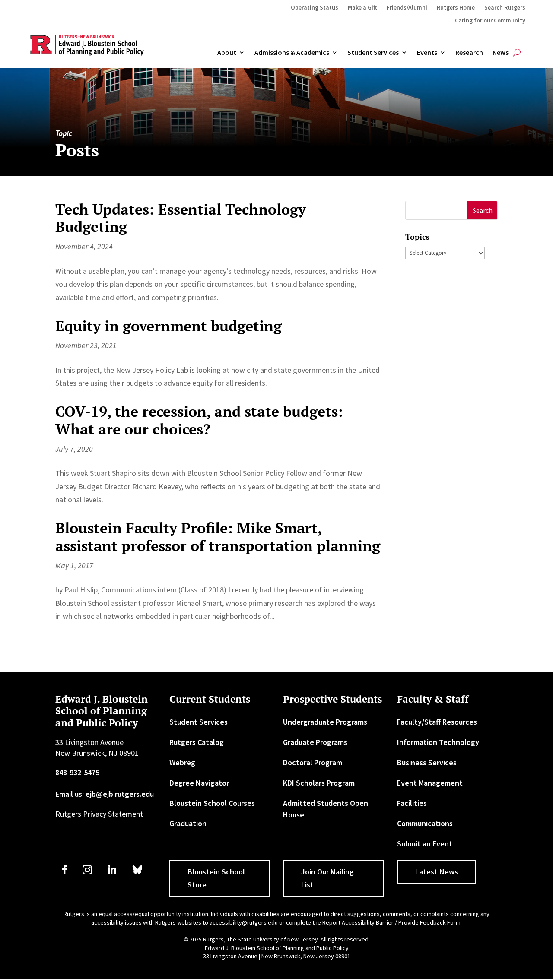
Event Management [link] (430, 783)
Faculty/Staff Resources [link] (437, 722)
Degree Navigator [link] (199, 783)
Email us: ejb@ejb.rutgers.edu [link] (104, 794)
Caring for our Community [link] (490, 20)
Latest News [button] (436, 872)
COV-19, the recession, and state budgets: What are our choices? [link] (199, 420)
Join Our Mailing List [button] (327, 878)
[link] (64, 869)
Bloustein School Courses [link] (212, 803)
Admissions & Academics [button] (291, 53)
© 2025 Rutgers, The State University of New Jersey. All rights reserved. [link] (277, 939)
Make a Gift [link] (362, 7)
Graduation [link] (188, 823)
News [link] (501, 53)
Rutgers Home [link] (456, 7)
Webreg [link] (182, 762)
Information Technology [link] (438, 742)
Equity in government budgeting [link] (168, 326)
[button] (482, 210)
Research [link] (469, 53)
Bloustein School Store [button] (216, 878)
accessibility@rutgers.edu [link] (244, 922)
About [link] (226, 53)
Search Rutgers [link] (504, 7)
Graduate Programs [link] (315, 742)
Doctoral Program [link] (312, 762)
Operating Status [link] (314, 7)
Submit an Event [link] (424, 844)
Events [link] (427, 53)
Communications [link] (425, 823)
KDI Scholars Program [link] (319, 783)
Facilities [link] (412, 803)
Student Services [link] (373, 53)
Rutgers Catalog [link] (196, 742)
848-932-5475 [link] (77, 772)
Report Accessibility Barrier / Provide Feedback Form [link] (391, 922)
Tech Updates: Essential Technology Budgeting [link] (180, 218)
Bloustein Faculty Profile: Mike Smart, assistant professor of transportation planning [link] (217, 536)
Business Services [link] (427, 762)
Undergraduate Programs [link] (325, 722)
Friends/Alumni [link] (407, 7)
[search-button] (517, 52)
